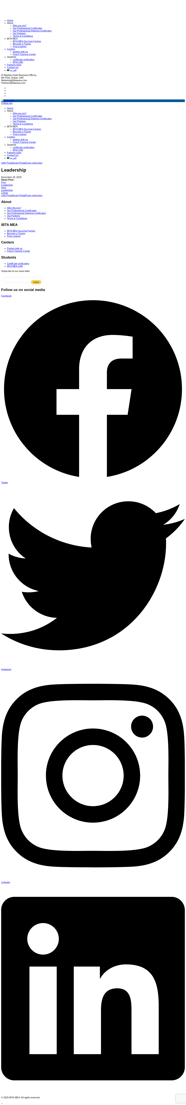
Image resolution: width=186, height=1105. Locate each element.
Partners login (14, 65)
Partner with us (14, 248)
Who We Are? (14, 208)
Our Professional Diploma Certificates (32, 31)
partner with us (20, 52)
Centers (11, 49)
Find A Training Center (24, 54)
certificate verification (23, 59)
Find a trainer (19, 46)
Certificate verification (18, 263)
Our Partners (19, 33)
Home (10, 20)
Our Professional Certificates (27, 28)
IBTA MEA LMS (15, 266)
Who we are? (19, 25)
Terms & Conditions (23, 36)
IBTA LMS (18, 62)
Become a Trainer (22, 44)
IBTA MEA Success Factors (27, 41)
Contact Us (12, 67)
